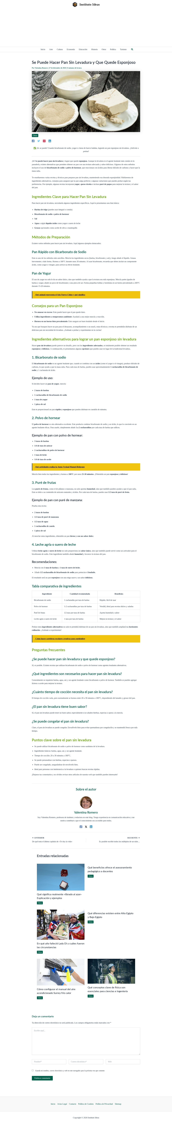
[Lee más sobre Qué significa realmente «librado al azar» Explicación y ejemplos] (60, 877)
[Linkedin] (49, 141)
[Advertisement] (86, 28)
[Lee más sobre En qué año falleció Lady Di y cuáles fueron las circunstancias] (60, 924)
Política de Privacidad (104, 1104)
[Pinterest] (44, 141)
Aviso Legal (62, 1104)
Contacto (72, 1104)
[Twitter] (38, 141)
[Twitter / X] (86, 826)
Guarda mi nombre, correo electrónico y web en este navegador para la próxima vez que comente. (70, 1071)
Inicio (53, 1104)
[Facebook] (33, 141)
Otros (35, 135)
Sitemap (118, 1104)
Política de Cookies (86, 1104)
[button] (132, 49)
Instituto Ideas (89, 4)
